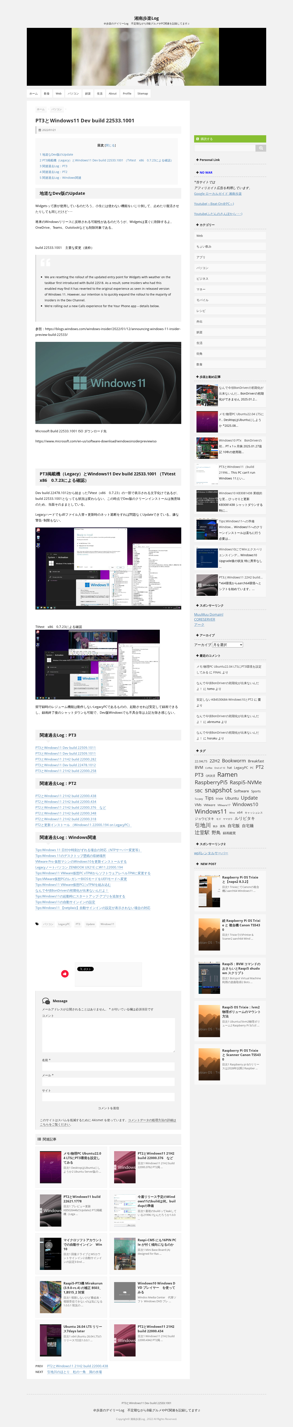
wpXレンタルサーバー (211, 853)
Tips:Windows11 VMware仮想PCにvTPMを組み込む (73, 884)
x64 (240, 812)
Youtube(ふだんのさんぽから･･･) (218, 214)
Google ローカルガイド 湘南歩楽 (218, 193)
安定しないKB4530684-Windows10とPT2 (224, 699)
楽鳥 (222, 826)
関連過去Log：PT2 (53, 172)
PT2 (260, 767)
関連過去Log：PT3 (53, 166)
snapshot (218, 790)
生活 (100, 93)
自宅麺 (248, 825)
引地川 (203, 825)
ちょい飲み (203, 246)
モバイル (202, 300)
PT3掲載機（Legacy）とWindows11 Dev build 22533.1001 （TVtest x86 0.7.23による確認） (107, 160)
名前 (46, 1060)
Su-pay (199, 799)
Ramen (227, 774)
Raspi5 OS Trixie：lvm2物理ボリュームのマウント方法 (241, 1011)
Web (59, 93)
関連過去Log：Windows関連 (60, 178)
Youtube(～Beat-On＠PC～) (214, 203)
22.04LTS (201, 761)
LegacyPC (64, 924)
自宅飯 (234, 825)
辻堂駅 (202, 832)
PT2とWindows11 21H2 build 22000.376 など (70, 807)
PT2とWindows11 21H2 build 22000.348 (65, 813)
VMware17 (223, 805)
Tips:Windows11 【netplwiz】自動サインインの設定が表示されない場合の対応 (92, 908)
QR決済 (210, 776)
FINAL (217, 672)
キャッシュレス (254, 812)
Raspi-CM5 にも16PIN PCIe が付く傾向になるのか (157, 1242)
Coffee (208, 767)
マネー (200, 289)
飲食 (47, 93)
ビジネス (202, 278)
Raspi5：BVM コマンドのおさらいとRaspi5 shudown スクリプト (241, 968)
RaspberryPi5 (211, 782)
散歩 (215, 826)
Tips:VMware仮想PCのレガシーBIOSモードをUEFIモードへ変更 (81, 879)
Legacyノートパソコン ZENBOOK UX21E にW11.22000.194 (79, 867)
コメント (48, 1016)
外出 (199, 321)
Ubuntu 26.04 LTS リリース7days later (82, 1328)
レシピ (200, 311)
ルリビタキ (245, 818)
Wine (232, 812)
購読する (206, 139)
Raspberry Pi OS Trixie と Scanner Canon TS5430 (241, 1054)
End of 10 (219, 767)
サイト (46, 1090)
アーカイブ (202, 644)
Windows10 (245, 804)
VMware (209, 805)
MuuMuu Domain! (208, 614)
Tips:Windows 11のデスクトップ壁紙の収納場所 (70, 855)
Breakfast (256, 761)
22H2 (215, 761)
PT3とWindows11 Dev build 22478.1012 (65, 765)
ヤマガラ (228, 818)
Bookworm (234, 760)
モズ (218, 818)
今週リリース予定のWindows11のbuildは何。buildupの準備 (157, 1201)
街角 (199, 353)
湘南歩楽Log (146, 18)
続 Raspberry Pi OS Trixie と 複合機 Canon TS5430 (241, 925)
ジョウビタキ (204, 818)
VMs (198, 804)
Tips (209, 798)
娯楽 (88, 93)
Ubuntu (232, 798)
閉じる (110, 145)
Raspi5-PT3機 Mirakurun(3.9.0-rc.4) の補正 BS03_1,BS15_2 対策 (83, 1287)
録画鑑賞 (229, 833)
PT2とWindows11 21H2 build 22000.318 (65, 819)
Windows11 (107, 924)
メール (48, 1075)
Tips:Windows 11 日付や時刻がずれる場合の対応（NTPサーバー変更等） (88, 850)
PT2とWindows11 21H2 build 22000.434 (65, 801)
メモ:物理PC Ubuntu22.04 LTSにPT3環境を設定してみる (82, 1157)
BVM (199, 767)
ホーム (33, 93)
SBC (199, 791)
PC (252, 768)
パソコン (73, 93)
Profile (127, 93)
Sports (256, 791)
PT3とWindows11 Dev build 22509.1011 (65, 747)
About (113, 93)
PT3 (78, 924)
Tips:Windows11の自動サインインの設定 (65, 902)
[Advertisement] (75, 946)
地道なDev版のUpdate (56, 154)
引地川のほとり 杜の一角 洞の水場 (74, 1372)
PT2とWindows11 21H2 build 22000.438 (65, 796)
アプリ (200, 257)
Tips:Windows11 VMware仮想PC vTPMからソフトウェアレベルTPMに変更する (93, 873)
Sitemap (142, 93)
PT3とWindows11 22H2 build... (241, 577)
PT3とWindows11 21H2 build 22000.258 (65, 771)
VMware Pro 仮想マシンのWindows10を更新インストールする (81, 861)
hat (229, 767)
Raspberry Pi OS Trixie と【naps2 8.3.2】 (240, 879)
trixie (219, 798)
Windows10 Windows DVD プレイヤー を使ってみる (156, 1287)
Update (90, 924)
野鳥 (216, 832)
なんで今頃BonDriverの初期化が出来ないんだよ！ (72, 890)
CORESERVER (204, 619)
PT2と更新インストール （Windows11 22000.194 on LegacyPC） (83, 825)
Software (241, 790)
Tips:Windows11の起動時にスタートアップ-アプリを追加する (80, 896)
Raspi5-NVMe (246, 782)
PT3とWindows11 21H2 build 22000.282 (65, 759)
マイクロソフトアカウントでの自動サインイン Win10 (82, 1244)
